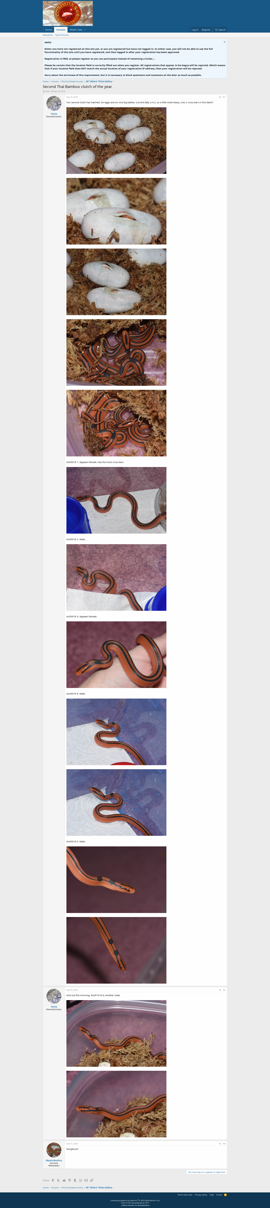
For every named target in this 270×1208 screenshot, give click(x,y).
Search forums (62, 35)
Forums (60, 29)
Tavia (47, 91)
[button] (84, 30)
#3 (224, 1143)
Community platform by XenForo (135, 1200)
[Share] (220, 97)
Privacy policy (201, 1194)
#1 (224, 97)
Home (48, 29)
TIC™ (147, 1203)
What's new (76, 29)
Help (212, 1194)
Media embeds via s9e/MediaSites (135, 1205)
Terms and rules (185, 1194)
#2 (224, 990)
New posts (48, 35)
